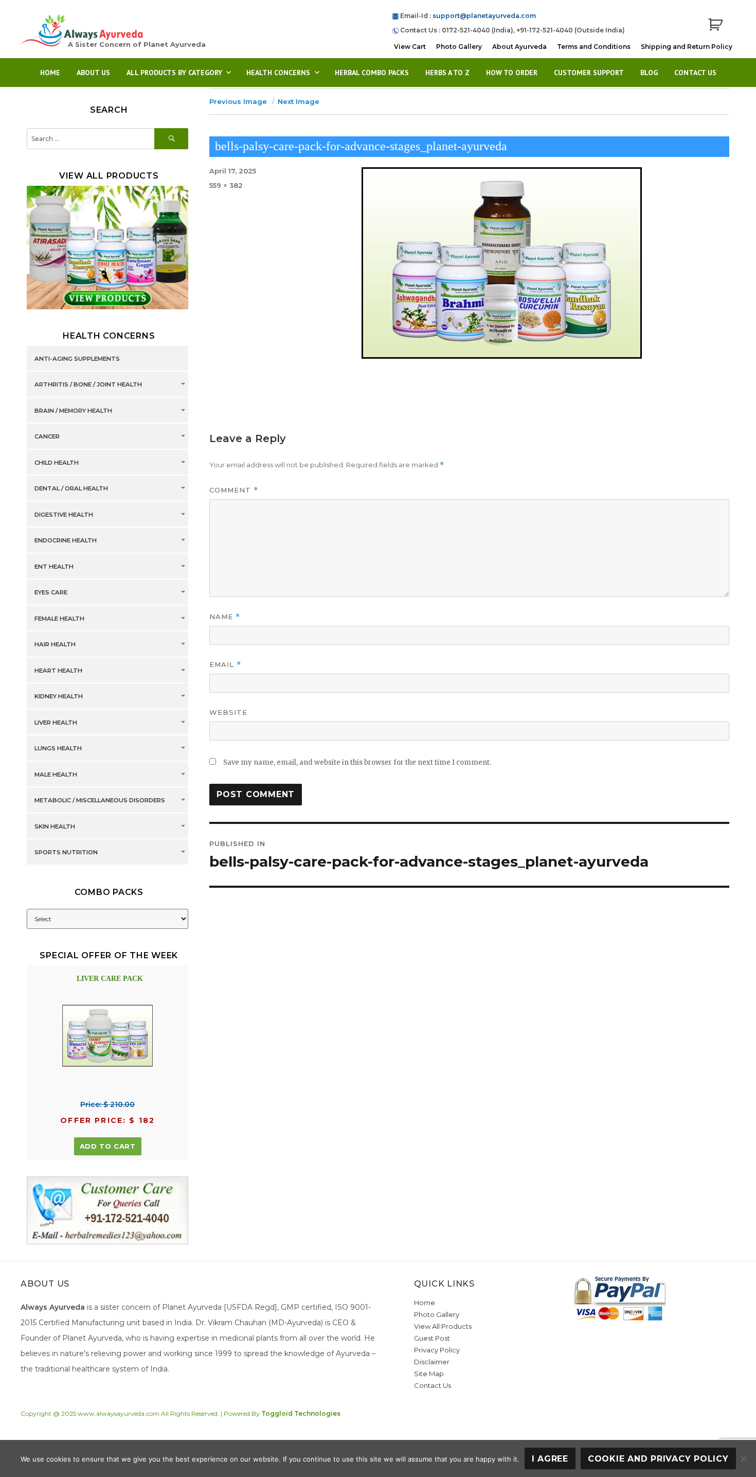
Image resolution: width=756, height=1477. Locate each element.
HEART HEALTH (58, 670)
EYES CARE (50, 592)
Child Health (56, 462)
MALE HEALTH (55, 774)
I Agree (550, 1459)
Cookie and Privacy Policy (658, 1459)
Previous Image (238, 101)
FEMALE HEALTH (59, 618)
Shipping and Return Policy (686, 46)
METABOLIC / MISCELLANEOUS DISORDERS (99, 800)
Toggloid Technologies (300, 1413)
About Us (93, 72)
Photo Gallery (459, 46)
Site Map (429, 1373)
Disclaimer (431, 1362)
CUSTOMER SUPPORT (589, 72)
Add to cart (108, 1146)
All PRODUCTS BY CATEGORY (174, 72)
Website (228, 712)
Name (224, 616)
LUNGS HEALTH (58, 748)
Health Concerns (278, 72)
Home (50, 72)
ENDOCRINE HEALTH (65, 540)
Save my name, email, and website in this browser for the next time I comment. (357, 762)
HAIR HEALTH (55, 644)
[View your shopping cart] (715, 25)
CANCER (47, 436)
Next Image (298, 101)
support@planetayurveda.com (484, 16)
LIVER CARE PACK (110, 978)
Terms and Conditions (594, 46)
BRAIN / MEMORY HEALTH (73, 410)
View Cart (410, 46)
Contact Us (695, 72)
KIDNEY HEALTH (58, 696)
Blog (649, 72)
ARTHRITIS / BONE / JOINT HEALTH (88, 384)
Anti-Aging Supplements (77, 358)
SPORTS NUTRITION (66, 852)
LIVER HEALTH (55, 722)
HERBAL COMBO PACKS (372, 72)
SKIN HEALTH (54, 826)
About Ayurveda (519, 46)
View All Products (443, 1326)
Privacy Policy (437, 1350)
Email (225, 664)
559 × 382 (226, 185)
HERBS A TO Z (447, 72)
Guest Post (432, 1338)
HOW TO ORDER (511, 72)
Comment (233, 490)
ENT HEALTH (54, 566)
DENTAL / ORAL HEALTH (71, 488)
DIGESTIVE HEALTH (63, 514)
